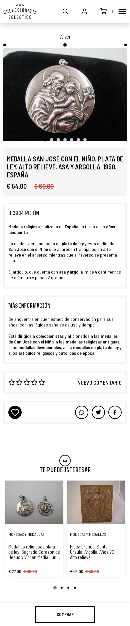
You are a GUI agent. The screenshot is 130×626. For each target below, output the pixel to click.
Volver (65, 37)
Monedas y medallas (26, 534)
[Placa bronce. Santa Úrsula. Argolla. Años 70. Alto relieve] (96, 502)
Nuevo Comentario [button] (99, 382)
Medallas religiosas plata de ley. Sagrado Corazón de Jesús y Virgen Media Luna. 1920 (34, 551)
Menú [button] (122, 11)
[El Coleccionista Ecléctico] (20, 11)
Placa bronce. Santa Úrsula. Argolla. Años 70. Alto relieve (92, 551)
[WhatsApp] (81, 412)
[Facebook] (98, 412)
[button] (65, 11)
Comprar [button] (65, 614)
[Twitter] (115, 412)
